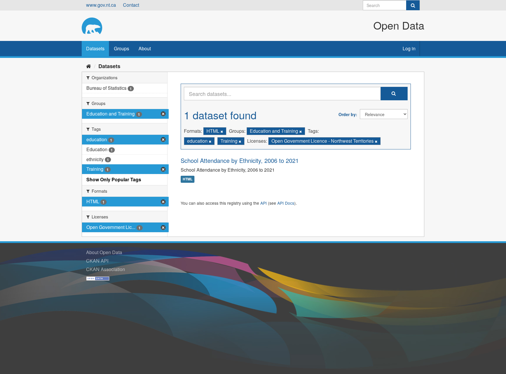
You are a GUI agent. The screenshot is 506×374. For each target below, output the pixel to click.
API (263, 203)
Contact (131, 4)
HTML (187, 179)
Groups (121, 48)
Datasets (95, 48)
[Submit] (413, 5)
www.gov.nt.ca (101, 4)
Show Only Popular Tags (113, 179)
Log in (409, 48)
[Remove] (221, 131)
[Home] (88, 66)
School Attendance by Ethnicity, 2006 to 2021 (240, 160)
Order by (347, 114)
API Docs (285, 203)
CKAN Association (105, 269)
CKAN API (97, 260)
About (145, 48)
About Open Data (104, 252)
